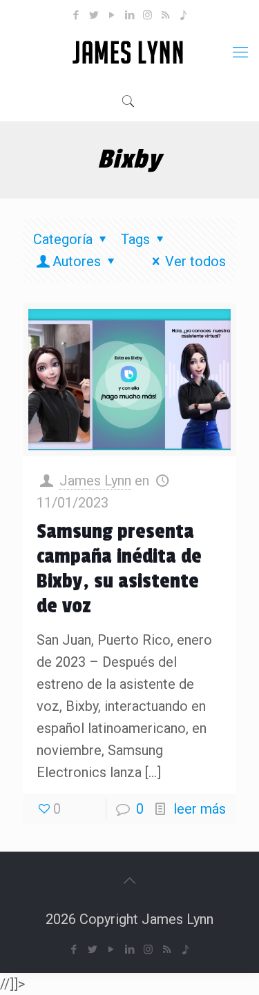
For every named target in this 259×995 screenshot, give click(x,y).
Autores (76, 261)
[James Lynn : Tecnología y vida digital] (129, 52)
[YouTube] (111, 15)
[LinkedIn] (129, 15)
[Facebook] (75, 15)
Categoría (63, 239)
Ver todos (195, 261)
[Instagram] (147, 15)
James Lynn (95, 480)
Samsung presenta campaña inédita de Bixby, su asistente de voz (119, 569)
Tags (135, 239)
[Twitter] (93, 15)
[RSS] (165, 15)
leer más (199, 809)
